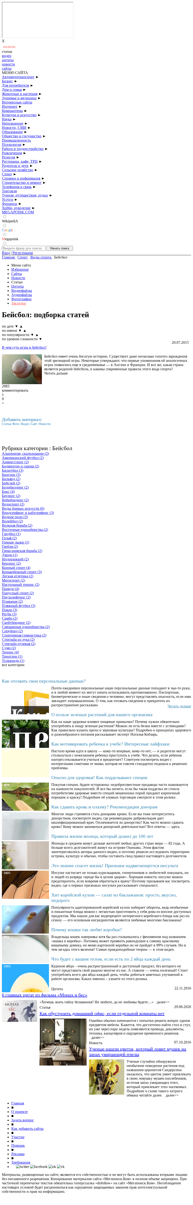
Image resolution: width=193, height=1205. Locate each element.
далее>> (163, 1002)
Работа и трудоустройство (23, 149)
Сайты (16, 274)
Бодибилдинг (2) (15, 487)
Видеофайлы (21, 291)
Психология (11, 145)
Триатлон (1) (12, 656)
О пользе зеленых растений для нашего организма (102, 714)
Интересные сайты (17, 102)
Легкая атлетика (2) (17, 576)
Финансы (9, 204)
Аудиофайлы (21, 295)
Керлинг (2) (11, 563)
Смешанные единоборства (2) (26, 627)
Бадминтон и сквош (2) (20, 466)
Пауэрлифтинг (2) (16, 597)
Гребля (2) (10, 546)
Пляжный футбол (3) (18, 606)
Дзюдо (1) (9, 555)
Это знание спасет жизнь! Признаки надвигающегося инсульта (114, 865)
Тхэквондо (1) (13, 661)
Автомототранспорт (18, 77)
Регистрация (22, 253)
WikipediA (10, 221)
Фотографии (21, 299)
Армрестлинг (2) (15, 462)
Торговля (9, 191)
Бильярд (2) (11, 479)
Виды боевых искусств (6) (23, 508)
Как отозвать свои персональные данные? (44, 681)
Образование (12, 132)
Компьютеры (12, 111)
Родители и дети (15, 166)
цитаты (8, 60)
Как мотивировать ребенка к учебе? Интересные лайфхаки (110, 743)
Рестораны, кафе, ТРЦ (20, 161)
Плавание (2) (12, 601)
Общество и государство (21, 136)
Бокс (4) (8, 492)
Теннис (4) (10, 652)
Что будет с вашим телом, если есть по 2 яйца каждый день (111, 959)
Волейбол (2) (12, 521)
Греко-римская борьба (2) (22, 551)
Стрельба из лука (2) (18, 639)
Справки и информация (21, 178)
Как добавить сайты (27, 1129)
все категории (13, 665)
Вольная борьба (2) (17, 525)
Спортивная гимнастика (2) (24, 635)
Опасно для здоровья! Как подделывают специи (99, 777)
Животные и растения (19, 94)
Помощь (18, 1145)
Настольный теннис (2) (20, 585)
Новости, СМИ (14, 128)
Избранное (20, 269)
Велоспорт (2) (13, 504)
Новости (18, 278)
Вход (6, 253)
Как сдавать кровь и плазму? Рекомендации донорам (104, 806)
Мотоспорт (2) (13, 580)
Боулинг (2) (11, 496)
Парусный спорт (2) (18, 593)
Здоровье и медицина (19, 98)
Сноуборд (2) (12, 631)
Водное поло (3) (15, 517)
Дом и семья (12, 90)
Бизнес (7, 81)
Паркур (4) (10, 589)
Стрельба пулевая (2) (18, 644)
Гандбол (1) (11, 534)
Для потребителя (15, 85)
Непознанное (12, 123)
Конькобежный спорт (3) (22, 572)
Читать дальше (56, 373)
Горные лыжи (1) (15, 542)
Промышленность (16, 140)
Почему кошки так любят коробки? (86, 929)
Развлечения (12, 153)
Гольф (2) (9, 538)
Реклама (17, 1154)
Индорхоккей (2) (15, 559)
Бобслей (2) (11, 483)
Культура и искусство (19, 115)
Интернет (9, 106)
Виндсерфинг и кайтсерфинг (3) (28, 513)
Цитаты (17, 286)
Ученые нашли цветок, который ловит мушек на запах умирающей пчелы (137, 1051)
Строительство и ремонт (21, 183)
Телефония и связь (17, 187)
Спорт (7, 174)
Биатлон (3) (11, 475)
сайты (7, 68)
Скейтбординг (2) (16, 623)
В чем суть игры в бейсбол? (24, 347)
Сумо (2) (9, 648)
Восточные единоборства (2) (25, 530)
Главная (17, 1103)
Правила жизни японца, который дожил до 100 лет (102, 836)
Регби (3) (9, 614)
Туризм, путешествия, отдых (25, 195)
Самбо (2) (9, 618)
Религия (8, 157)
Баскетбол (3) (12, 470)
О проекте (19, 1112)
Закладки (18, 303)
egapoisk (10, 239)
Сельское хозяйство (17, 170)
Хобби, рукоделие (16, 208)
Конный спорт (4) (16, 568)
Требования (20, 1162)
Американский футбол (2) (23, 458)
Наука (7, 119)
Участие (17, 1137)
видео (6, 56)
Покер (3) (9, 610)
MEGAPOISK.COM (18, 212)
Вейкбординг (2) (15, 500)
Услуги (7, 199)
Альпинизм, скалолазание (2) (25, 454)
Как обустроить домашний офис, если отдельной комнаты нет (102, 1013)
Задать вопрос (22, 1120)
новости (8, 64)
